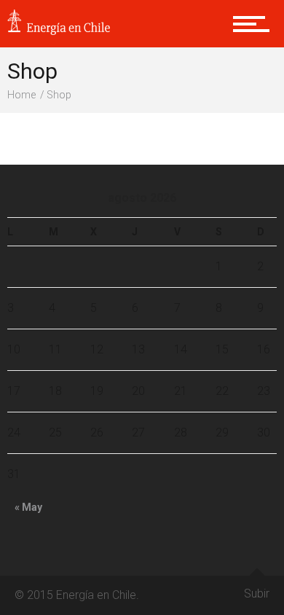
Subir (256, 593)
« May (28, 507)
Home (21, 95)
